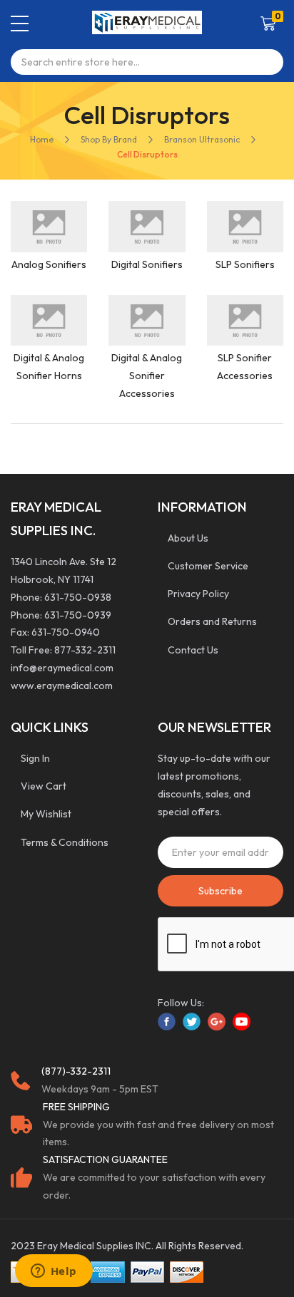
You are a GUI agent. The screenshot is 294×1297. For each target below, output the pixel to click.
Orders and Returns (212, 621)
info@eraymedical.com (62, 667)
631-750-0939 (77, 615)
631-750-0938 (77, 597)
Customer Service (208, 565)
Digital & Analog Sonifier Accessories (146, 375)
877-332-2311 (85, 650)
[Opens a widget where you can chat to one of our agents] (53, 1272)
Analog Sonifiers (48, 264)
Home (42, 139)
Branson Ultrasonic (202, 139)
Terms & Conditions (64, 842)
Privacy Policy (198, 593)
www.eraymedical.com (62, 685)
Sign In (35, 758)
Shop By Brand (109, 139)
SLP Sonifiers (245, 264)
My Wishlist (46, 813)
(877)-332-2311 (76, 1071)
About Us (188, 538)
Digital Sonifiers (147, 264)
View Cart (43, 786)
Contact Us (193, 650)
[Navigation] (20, 23)
